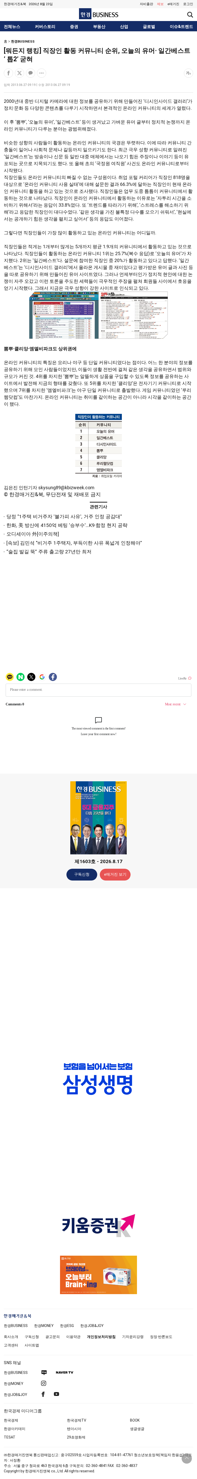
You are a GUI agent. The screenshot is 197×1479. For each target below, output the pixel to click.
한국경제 (11, 1420)
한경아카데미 (14, 1429)
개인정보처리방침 (101, 1337)
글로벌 (149, 26)
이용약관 (73, 1337)
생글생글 (137, 1429)
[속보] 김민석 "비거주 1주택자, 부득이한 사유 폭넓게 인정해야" (74, 543)
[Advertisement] (98, 973)
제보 (160, 4)
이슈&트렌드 (181, 26)
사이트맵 (32, 1345)
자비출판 (146, 4)
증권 (74, 26)
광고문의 (52, 1337)
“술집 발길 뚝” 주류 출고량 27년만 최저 (49, 552)
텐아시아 (74, 1429)
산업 (124, 26)
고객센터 (11, 1345)
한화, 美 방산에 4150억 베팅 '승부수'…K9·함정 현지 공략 (66, 525)
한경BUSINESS (23, 41)
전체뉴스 (12, 26)
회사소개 (11, 1337)
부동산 (99, 26)
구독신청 (82, 874)
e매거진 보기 (115, 874)
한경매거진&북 (15, 4)
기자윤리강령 (133, 1337)
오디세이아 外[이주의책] (32, 534)
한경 (16, 1326)
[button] (188, 4)
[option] (98, 1079)
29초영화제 (76, 1437)
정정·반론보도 (161, 1337)
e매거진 (173, 4)
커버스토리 (45, 26)
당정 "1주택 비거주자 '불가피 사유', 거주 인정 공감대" (64, 516)
